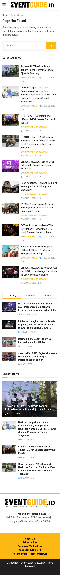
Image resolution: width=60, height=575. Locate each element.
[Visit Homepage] (32, 5)
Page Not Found (18, 15)
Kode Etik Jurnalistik (30, 550)
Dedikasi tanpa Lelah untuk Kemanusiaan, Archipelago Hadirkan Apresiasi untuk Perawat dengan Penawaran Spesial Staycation (38, 94)
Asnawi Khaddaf (30, 78)
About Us (30, 538)
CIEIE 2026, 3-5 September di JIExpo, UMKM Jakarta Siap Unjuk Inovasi (38, 119)
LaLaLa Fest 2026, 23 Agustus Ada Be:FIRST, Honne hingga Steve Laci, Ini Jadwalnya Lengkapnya (39, 271)
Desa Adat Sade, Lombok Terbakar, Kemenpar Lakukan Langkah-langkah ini (39, 186)
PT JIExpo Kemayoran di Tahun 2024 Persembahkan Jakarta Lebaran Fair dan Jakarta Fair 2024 (37, 306)
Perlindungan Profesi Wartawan (30, 553)
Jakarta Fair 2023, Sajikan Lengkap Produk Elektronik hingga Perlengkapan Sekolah (37, 356)
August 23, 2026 (29, 283)
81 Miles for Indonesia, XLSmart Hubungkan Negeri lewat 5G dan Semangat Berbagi (37, 208)
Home (5, 15)
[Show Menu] (4, 5)
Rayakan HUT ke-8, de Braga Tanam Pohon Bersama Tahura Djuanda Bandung (37, 70)
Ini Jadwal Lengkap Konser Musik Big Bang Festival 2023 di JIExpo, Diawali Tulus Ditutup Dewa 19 (36, 324)
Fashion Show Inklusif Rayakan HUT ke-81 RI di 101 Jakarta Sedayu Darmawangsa (37, 250)
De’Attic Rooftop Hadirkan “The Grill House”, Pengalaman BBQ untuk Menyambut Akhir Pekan (37, 229)
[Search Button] (51, 45)
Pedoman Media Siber (30, 546)
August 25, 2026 (29, 131)
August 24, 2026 (29, 177)
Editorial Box (30, 542)
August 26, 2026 (48, 78)
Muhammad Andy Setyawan (35, 127)
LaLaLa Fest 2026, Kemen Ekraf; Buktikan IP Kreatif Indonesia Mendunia (37, 165)
